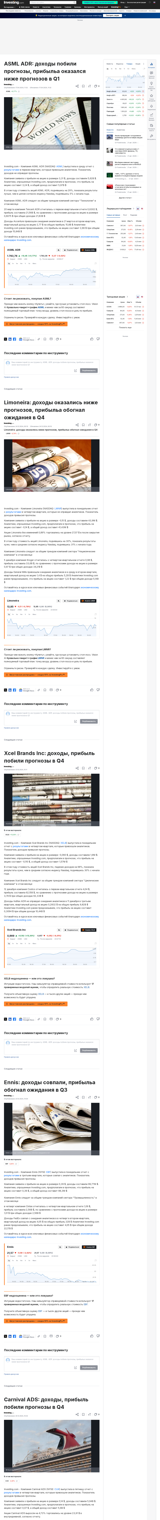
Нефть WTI (111, 59)
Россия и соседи (95, 11)
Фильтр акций (103, 7)
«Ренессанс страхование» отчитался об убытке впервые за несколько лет (128, 151)
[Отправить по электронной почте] (51, 302)
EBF (48, 1136)
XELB (63, 806)
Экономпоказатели (110, 11)
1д (9, 227)
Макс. (35, 227)
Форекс (45, 11)
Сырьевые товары (57, 11)
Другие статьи (125, 162)
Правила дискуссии (11, 341)
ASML (59, 130)
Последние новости (13, 11)
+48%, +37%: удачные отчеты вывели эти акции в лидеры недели (128, 139)
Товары (129, 28)
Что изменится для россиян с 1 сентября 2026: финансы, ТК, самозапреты (127, 115)
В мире (129, 11)
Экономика (84, 11)
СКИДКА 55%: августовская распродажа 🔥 (100, 2)
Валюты (110, 28)
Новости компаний (140, 11)
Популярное (29, 11)
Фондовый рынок (72, 11)
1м (17, 227)
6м (21, 227)
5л (29, 227)
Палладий (110, 75)
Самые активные (113, 179)
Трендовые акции (116, 260)
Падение (133, 179)
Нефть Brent (111, 55)
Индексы (119, 28)
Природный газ (112, 79)
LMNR (57, 472)
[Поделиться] (77, 50)
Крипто (121, 11)
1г (25, 227)
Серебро (110, 67)
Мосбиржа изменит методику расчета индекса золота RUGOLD (128, 127)
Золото (109, 63)
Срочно (38, 11)
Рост (125, 179)
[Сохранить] (83, 50)
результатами (11, 133)
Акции (138, 28)
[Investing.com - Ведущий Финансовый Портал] (14, 2)
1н (13, 227)
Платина (110, 71)
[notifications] (149, 2)
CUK (56, 1453)
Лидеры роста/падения (119, 172)
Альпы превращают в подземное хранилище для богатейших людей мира (128, 101)
